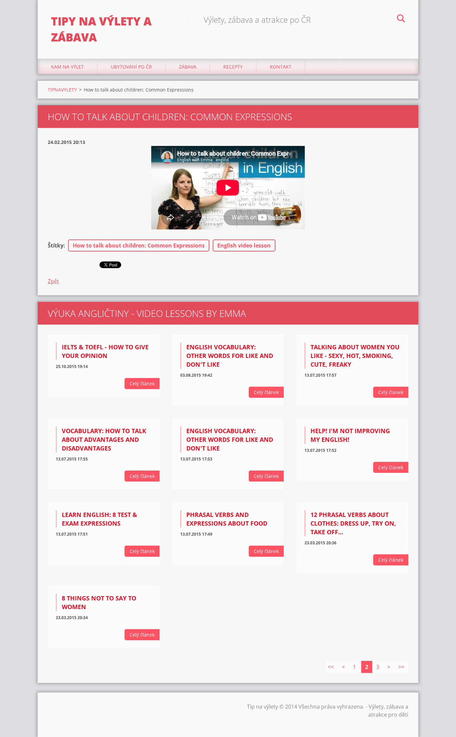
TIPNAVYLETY (62, 89)
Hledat (401, 19)
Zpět (53, 281)
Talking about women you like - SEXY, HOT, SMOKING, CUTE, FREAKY (355, 355)
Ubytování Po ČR (131, 66)
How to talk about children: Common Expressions (139, 245)
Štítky (55, 245)
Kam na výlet (67, 66)
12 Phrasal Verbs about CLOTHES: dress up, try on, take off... (353, 523)
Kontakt (280, 66)
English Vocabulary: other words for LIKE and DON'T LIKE (229, 355)
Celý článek (142, 383)
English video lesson (244, 245)
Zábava (187, 66)
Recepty (233, 66)
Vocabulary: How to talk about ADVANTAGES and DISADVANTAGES (104, 439)
